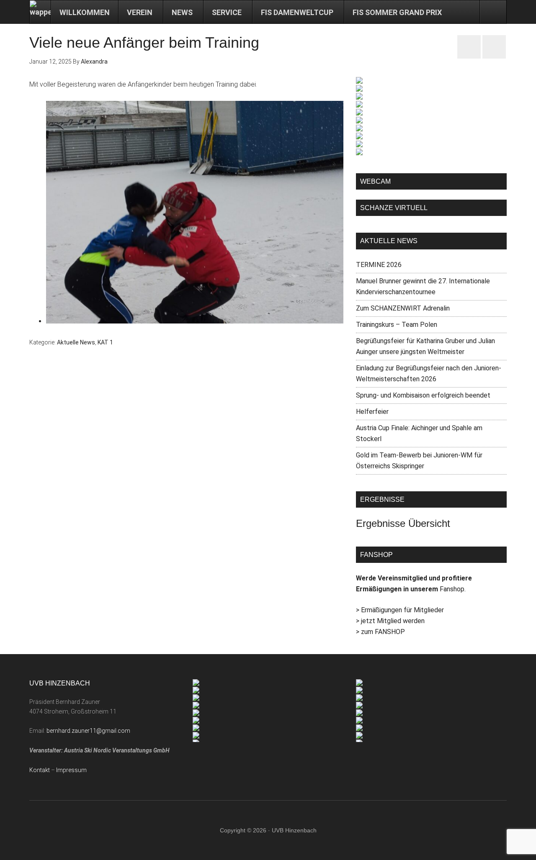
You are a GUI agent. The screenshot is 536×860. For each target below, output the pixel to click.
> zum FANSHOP (380, 632)
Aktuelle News (76, 342)
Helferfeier (372, 412)
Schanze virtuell (394, 207)
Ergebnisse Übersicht (403, 523)
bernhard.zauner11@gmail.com (88, 730)
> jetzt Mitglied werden (390, 621)
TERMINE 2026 (379, 265)
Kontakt (39, 770)
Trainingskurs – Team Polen (396, 325)
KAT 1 (105, 342)
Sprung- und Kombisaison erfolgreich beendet (423, 395)
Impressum (71, 770)
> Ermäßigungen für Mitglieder (400, 610)
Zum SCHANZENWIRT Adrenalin (403, 308)
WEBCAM (375, 181)
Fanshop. (453, 589)
